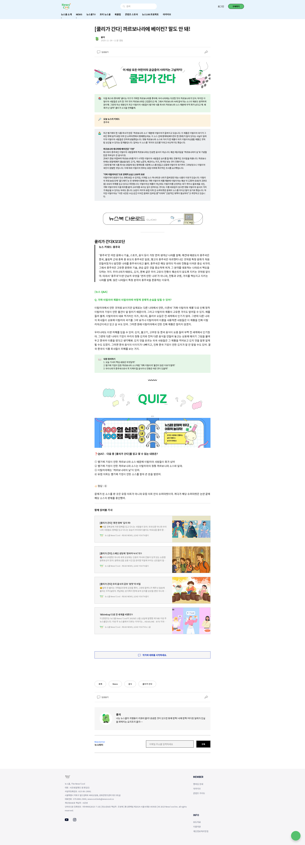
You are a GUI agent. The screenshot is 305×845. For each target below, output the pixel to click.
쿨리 (118, 714)
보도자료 (197, 822)
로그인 (221, 6)
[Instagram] (74, 820)
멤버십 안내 (198, 784)
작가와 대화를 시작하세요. (154, 655)
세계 (100, 684)
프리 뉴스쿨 (105, 14)
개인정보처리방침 (200, 831)
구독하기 (236, 6)
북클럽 (118, 14)
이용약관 (197, 827)
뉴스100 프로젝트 (150, 14)
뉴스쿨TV (91, 14)
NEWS (79, 14)
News (115, 684)
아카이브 (167, 14)
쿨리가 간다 (147, 684)
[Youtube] (66, 820)
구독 (203, 744)
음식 (130, 684)
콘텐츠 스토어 (131, 14)
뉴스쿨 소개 (66, 14)
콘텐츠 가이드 (199, 793)
